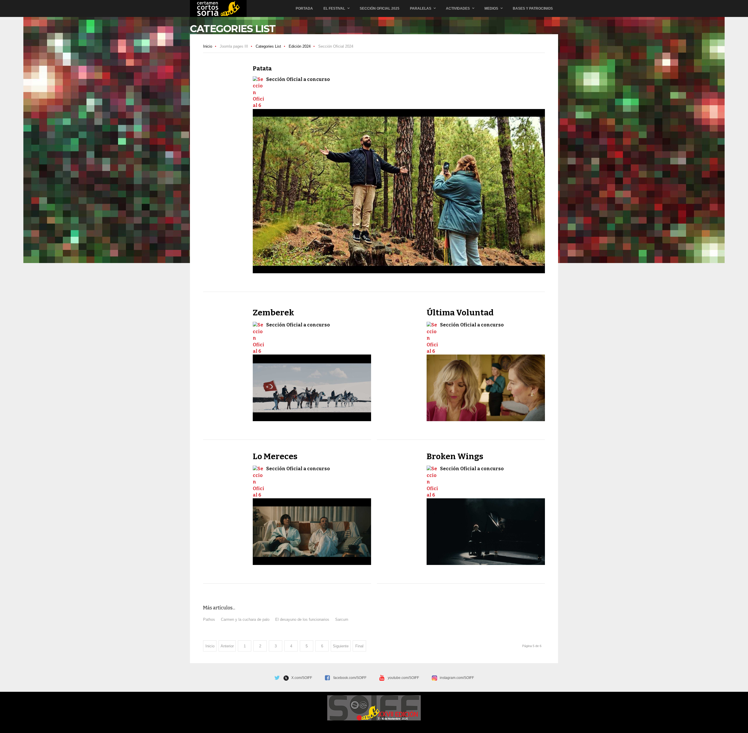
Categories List (268, 46)
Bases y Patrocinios (533, 8)
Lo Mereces (275, 456)
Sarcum (341, 619)
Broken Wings (455, 456)
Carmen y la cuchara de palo (245, 619)
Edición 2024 (300, 46)
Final (359, 646)
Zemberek (273, 312)
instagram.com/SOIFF (455, 678)
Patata (262, 68)
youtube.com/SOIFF (403, 678)
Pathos (209, 619)
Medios (491, 8)
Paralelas (420, 8)
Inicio (207, 46)
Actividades (458, 8)
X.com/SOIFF (300, 678)
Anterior (227, 646)
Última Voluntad (460, 312)
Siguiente (341, 646)
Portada (304, 8)
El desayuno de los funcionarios (302, 619)
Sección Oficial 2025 (379, 8)
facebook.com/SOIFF (349, 678)
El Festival (334, 8)
